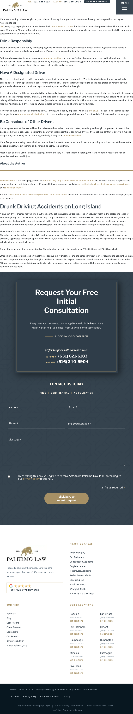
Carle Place (106, 613)
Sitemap (66, 696)
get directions (76, 620)
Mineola (74, 652)
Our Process (12, 636)
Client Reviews (13, 627)
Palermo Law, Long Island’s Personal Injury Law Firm (68, 180)
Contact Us (12, 632)
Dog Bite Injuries (78, 566)
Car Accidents (77, 557)
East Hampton (77, 626)
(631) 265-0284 (77, 669)
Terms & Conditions (49, 696)
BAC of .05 (94, 110)
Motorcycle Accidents (80, 571)
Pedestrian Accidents (80, 575)
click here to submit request (66, 498)
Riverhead (75, 665)
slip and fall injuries (14, 187)
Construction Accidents (81, 561)
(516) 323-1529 (107, 630)
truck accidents (98, 184)
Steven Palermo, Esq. (17, 645)
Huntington (106, 639)
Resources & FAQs (15, 641)
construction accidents (118, 184)
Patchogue (106, 652)
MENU (125, 3)
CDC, (2, 26)
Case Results (12, 623)
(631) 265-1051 (77, 630)
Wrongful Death (77, 589)
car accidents (84, 184)
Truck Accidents (78, 584)
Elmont (104, 626)
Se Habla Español (97, 1)
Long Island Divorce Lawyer (100, 706)
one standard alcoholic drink (32, 114)
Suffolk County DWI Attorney (69, 706)
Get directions (107, 633)
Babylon (74, 613)
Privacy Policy (29, 696)
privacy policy (31, 479)
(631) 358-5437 (77, 617)
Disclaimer (15, 696)
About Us (11, 613)
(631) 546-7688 (107, 643)
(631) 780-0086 (107, 656)
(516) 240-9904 (67, 2)
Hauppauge (76, 639)
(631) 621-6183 (36, 2)
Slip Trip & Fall (77, 580)
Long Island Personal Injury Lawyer (33, 706)
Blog (8, 618)
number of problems (53, 58)
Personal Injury (77, 552)
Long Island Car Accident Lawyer (66, 710)
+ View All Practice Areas (82, 593)
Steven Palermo (7, 180)
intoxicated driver (72, 135)
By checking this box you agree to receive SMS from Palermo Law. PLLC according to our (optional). (69, 477)
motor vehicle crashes (62, 26)
